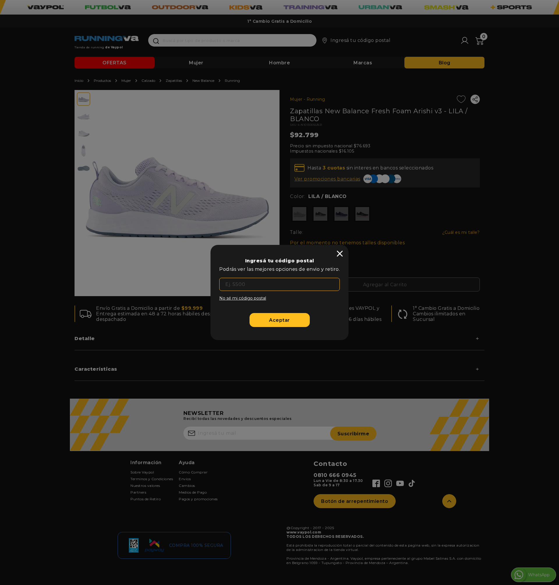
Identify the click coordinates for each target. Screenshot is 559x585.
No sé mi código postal (242, 298)
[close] (340, 254)
